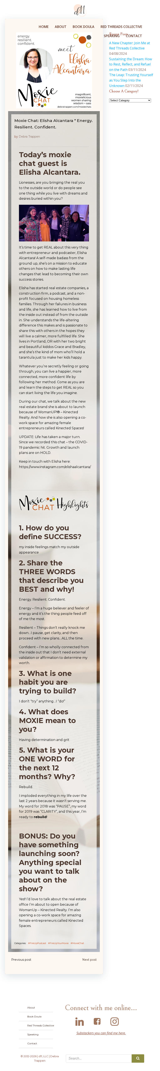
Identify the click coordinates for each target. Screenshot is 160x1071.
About (60, 26)
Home (44, 26)
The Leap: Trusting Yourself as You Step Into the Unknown (131, 80)
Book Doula (83, 26)
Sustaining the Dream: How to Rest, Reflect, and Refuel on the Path (130, 64)
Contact (134, 36)
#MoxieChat (77, 943)
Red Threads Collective (121, 26)
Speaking (112, 36)
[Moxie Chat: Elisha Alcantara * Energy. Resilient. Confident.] (54, 70)
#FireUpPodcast (37, 943)
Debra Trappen (29, 136)
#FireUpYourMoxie (58, 943)
